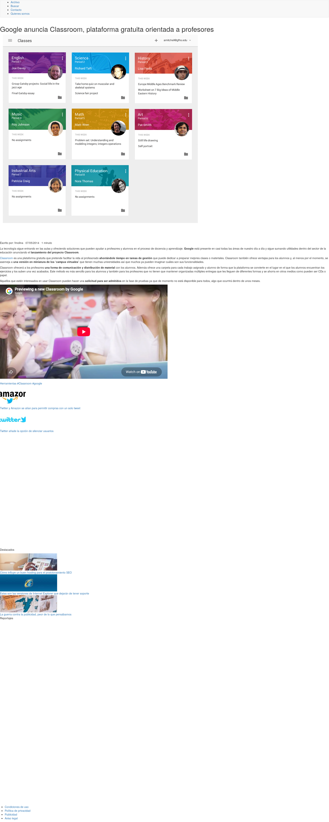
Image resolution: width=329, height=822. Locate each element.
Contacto (16, 10)
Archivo (15, 2)
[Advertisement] (93, 231)
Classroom (6, 258)
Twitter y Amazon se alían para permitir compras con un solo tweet (40, 408)
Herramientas (8, 383)
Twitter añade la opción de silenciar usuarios (27, 431)
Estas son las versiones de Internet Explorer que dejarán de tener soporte (44, 593)
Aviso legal (11, 818)
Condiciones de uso (17, 807)
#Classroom (24, 383)
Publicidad (11, 814)
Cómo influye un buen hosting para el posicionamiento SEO (36, 572)
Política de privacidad (17, 810)
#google (37, 383)
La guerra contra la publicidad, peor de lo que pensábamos (35, 614)
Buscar (15, 6)
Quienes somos (20, 13)
